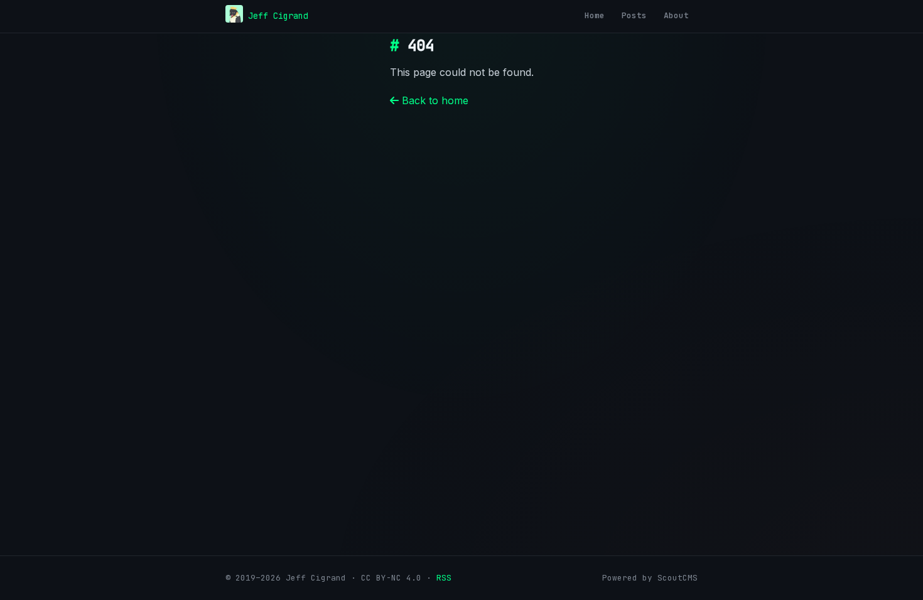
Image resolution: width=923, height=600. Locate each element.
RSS (443, 577)
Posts (634, 15)
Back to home (433, 100)
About (676, 15)
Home (595, 15)
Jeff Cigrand (278, 15)
